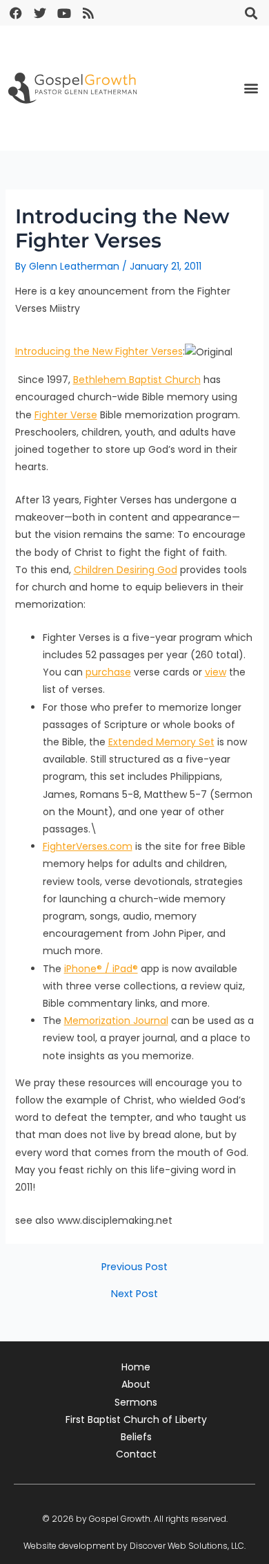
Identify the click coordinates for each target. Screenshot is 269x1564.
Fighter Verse (65, 415)
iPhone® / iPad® (101, 969)
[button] (250, 12)
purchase (108, 672)
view (215, 672)
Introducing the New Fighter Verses (99, 352)
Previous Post (134, 1267)
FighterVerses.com (87, 846)
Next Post (134, 1294)
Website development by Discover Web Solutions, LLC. (134, 1546)
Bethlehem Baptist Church (137, 380)
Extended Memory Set (161, 742)
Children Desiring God (125, 570)
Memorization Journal (116, 1020)
